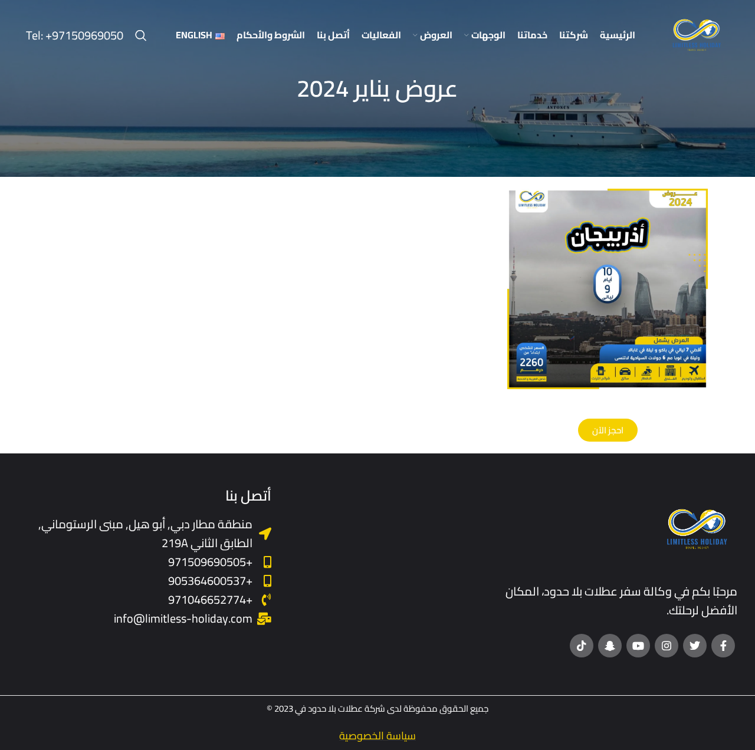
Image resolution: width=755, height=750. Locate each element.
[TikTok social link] (581, 645)
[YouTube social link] (638, 645)
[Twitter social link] (695, 645)
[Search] (141, 35)
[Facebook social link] (723, 645)
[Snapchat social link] (610, 645)
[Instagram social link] (666, 645)
